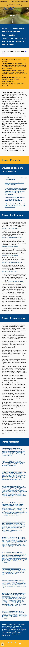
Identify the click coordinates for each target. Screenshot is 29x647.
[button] (1, 9)
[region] (14, 3)
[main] (14, 15)
